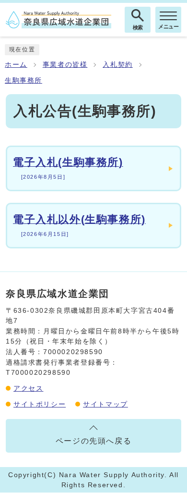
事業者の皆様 (65, 64)
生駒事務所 (23, 80)
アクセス (28, 388)
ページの (93, 441)
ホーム (16, 64)
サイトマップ (105, 404)
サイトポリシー (39, 404)
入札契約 (117, 64)
